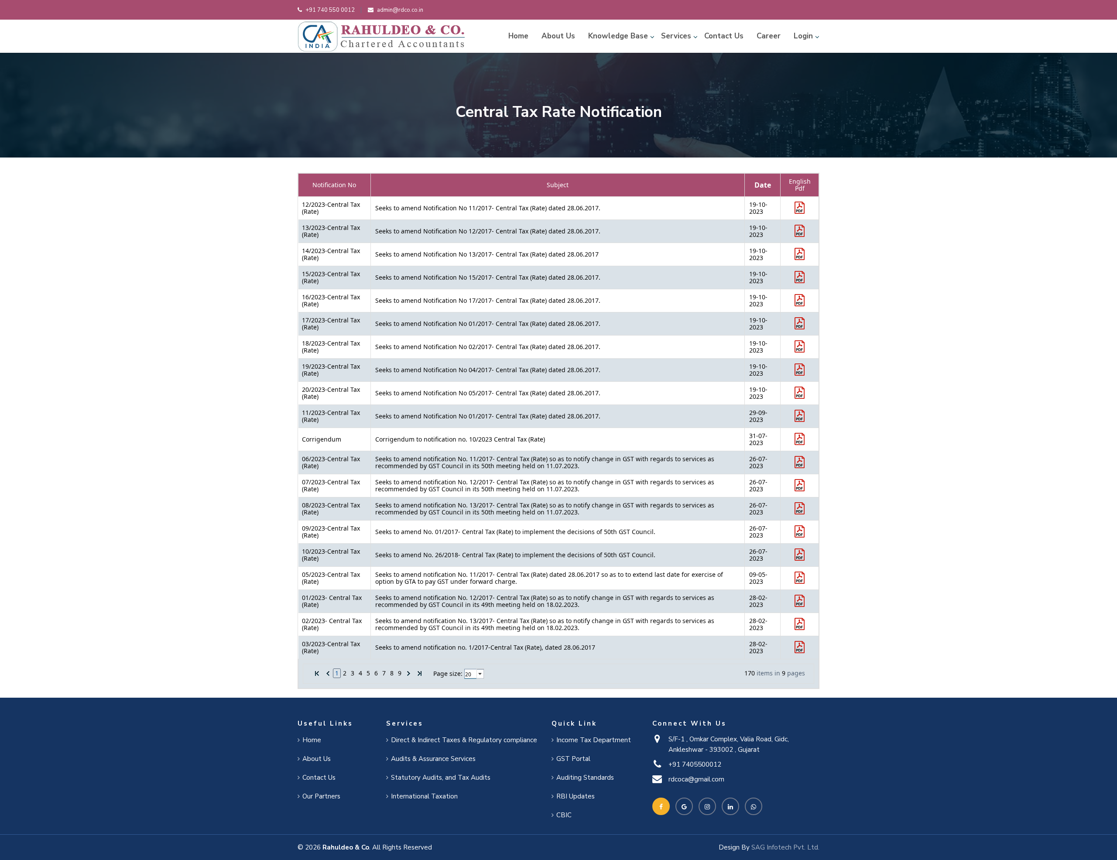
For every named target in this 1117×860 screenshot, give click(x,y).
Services (676, 36)
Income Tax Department (593, 740)
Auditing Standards (585, 777)
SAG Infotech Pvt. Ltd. (785, 847)
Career (769, 36)
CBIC (564, 815)
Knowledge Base (618, 36)
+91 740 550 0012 (330, 10)
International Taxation (424, 796)
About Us (558, 36)
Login (803, 36)
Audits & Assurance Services (433, 758)
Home (518, 36)
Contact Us (724, 36)
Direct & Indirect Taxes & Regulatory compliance (464, 740)
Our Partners (321, 796)
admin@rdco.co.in (400, 10)
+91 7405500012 (694, 764)
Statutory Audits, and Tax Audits (440, 777)
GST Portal (573, 758)
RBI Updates (575, 796)
